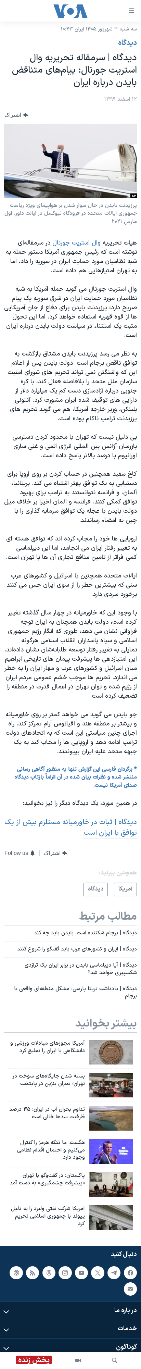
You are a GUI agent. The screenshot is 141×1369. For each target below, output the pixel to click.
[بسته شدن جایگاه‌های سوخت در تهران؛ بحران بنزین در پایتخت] (111, 1085)
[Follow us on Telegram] (113, 1272)
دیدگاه (127, 43)
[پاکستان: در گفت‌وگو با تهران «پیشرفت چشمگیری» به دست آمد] (111, 1184)
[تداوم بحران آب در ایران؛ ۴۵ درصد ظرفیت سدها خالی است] (111, 1118)
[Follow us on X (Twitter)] (97, 1272)
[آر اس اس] (32, 1272)
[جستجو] (114, 1360)
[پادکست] (16, 1272)
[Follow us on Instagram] (65, 1272)
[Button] (16, 115)
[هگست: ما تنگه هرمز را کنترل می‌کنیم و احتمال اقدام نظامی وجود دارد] (111, 1151)
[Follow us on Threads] (48, 1272)
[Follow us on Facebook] (130, 1272)
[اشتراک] (130, 1288)
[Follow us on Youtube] (81, 1272)
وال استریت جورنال (76, 243)
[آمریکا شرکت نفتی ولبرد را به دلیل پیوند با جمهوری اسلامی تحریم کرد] (111, 1217)
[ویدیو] (78, 1360)
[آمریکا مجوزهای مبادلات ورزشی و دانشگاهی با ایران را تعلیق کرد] (111, 1052)
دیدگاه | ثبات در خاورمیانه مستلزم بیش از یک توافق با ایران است (70, 827)
